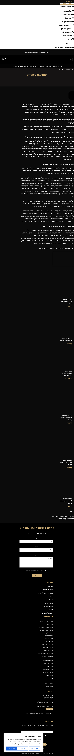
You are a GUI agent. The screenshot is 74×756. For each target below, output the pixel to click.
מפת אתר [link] (49, 582)
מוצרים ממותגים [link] (48, 672)
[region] (23, 742)
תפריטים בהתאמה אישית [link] (19, 66)
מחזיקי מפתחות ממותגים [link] (45, 653)
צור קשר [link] (50, 600)
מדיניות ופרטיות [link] (48, 606)
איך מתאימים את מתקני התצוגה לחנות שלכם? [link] (66, 462)
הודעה (36, 555)
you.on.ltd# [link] (41, 706)
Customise (34, 748)
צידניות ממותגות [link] (48, 647)
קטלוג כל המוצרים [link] (47, 613)
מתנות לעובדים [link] (48, 624)
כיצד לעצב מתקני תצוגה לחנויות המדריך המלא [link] (65, 301)
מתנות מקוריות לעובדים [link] (46, 627)
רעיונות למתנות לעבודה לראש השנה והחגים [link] (66, 501)
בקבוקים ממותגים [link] (47, 656)
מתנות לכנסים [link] (48, 636)
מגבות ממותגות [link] (48, 642)
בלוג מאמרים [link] (49, 603)
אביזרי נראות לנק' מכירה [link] (45, 66)
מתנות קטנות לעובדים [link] (46, 630)
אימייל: (37, 729)
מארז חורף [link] (50, 678)
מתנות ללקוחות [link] (48, 633)
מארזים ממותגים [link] (57, 66)
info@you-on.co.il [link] (42, 702)
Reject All (22, 748)
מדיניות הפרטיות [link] (30, 571)
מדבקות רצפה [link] (48, 687)
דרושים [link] (50, 610)
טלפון (36, 547)
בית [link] (73, 69)
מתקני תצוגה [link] (49, 684)
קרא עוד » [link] (68, 306)
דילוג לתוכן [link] (70, 1)
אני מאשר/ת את (35, 571)
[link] (67, 4)
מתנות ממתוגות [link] (48, 664)
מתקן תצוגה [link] (49, 675)
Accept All (12, 748)
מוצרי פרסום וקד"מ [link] (32, 66)
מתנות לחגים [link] (49, 639)
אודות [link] (51, 596)
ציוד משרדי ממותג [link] (47, 644)
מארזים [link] (50, 586)
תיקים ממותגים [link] (48, 650)
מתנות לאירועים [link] (48, 669)
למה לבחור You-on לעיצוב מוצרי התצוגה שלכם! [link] (66, 418)
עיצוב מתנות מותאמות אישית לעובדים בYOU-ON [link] (66, 373)
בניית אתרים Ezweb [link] (27, 753)
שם (36, 538)
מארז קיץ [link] (50, 681)
